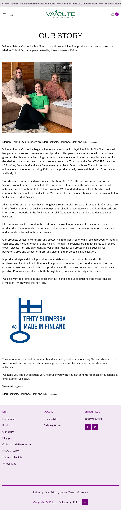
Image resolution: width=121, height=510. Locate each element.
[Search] (11, 14)
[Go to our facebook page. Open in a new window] (88, 427)
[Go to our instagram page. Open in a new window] (95, 427)
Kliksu (76, 502)
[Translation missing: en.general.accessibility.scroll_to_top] (85, 502)
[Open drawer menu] (4, 14)
